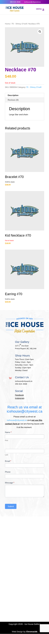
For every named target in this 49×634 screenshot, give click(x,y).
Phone (7, 472)
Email (8, 461)
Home (7, 24)
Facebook (19, 395)
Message (9, 483)
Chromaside (31, 631)
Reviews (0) (13, 100)
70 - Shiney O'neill (19, 24)
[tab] (24, 95)
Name (8, 432)
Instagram (19, 398)
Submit (11, 506)
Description (13, 95)
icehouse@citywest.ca (17, 420)
